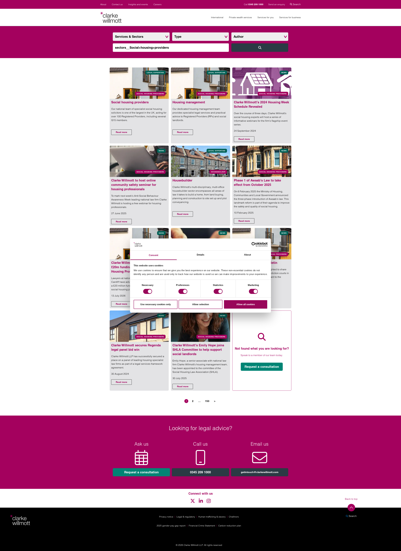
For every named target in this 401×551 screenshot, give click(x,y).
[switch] (182, 291)
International (217, 17)
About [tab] (247, 254)
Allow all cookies (245, 304)
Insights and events (138, 4)
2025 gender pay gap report (171, 525)
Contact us (117, 4)
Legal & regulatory (186, 516)
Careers (157, 4)
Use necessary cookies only (155, 304)
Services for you (266, 17)
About (103, 4)
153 (207, 401)
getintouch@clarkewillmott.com (259, 472)
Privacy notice (166, 516)
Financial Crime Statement (202, 525)
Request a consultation (262, 367)
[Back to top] (351, 507)
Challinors (234, 516)
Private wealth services (240, 17)
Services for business (290, 17)
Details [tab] (200, 254)
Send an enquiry (276, 4)
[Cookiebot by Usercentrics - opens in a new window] (254, 244)
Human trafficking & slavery (212, 516)
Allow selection (200, 304)
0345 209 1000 (200, 472)
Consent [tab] (153, 255)
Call (253, 4)
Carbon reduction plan (229, 525)
